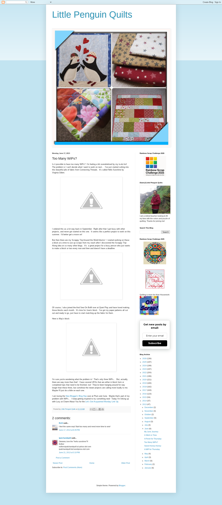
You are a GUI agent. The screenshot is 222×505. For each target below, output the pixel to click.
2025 (144, 362)
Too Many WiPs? (151, 442)
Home (91, 463)
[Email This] (91, 409)
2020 (144, 380)
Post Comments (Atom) (72, 467)
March (147, 461)
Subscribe (154, 343)
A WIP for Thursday (152, 449)
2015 (144, 397)
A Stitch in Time (150, 435)
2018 (144, 387)
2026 (144, 358)
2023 (144, 369)
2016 (144, 394)
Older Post (125, 463)
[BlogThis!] (94, 409)
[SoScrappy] (154, 176)
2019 (144, 383)
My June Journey (151, 432)
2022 (144, 373)
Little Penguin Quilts (92, 15)
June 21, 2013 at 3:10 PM (69, 452)
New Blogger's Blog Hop (76, 396)
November (149, 411)
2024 (144, 366)
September (149, 418)
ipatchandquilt (65, 438)
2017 (144, 390)
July (146, 425)
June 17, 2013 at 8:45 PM (69, 430)
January (148, 468)
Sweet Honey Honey (152, 446)
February (148, 464)
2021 (144, 376)
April (147, 457)
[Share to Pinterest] (102, 409)
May (146, 454)
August (148, 422)
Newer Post (57, 463)
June (147, 429)
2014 (144, 401)
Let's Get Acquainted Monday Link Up (101, 401)
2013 (144, 404)
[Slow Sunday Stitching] (154, 288)
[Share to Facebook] (99, 409)
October (148, 414)
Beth (61, 423)
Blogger (122, 485)
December (149, 407)
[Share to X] (96, 409)
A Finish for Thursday (152, 439)
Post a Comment (62, 458)
